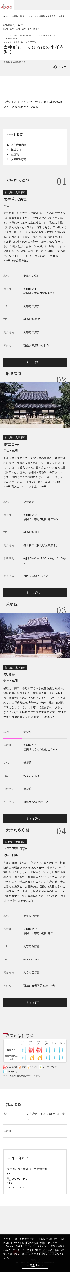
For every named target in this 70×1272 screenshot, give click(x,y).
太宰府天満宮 (31, 306)
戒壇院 (27, 762)
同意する (35, 1265)
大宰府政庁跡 (31, 946)
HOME (6, 16)
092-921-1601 (20, 1178)
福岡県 (42, 16)
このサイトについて (39, 1253)
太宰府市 (52, 16)
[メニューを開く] (64, 5)
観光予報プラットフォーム (29, 1075)
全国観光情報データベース (24, 16)
